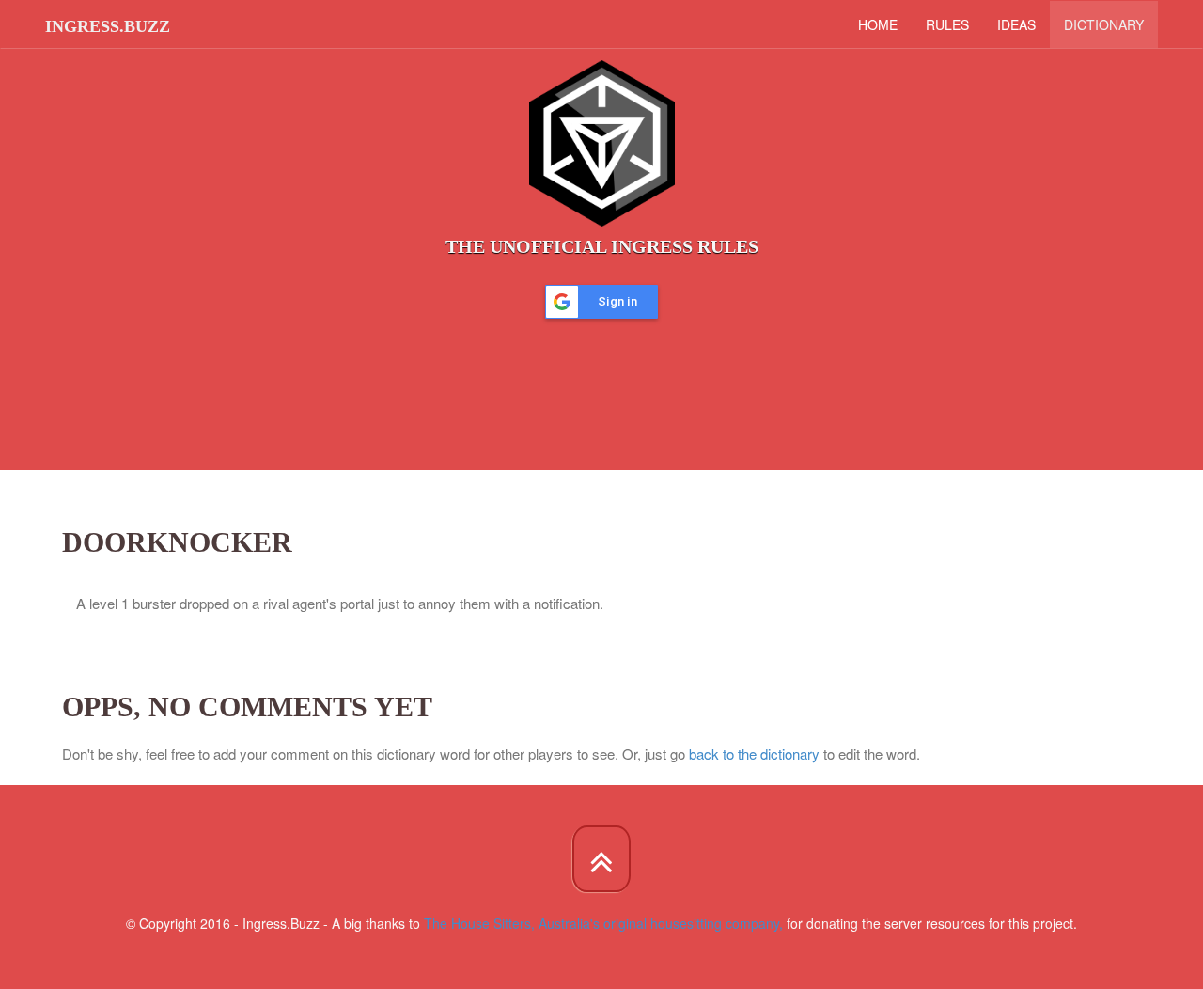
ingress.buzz (107, 26)
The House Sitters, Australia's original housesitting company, (603, 923)
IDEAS (1016, 24)
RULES (947, 24)
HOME (878, 24)
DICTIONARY (1104, 24)
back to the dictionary (754, 753)
